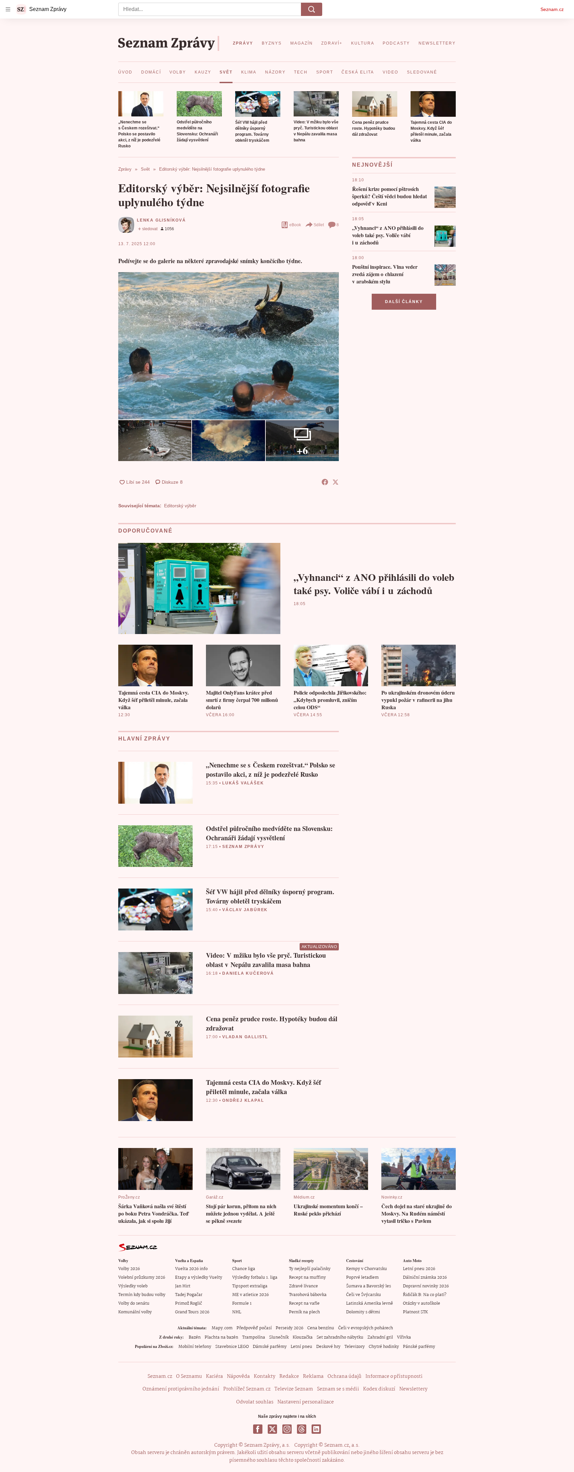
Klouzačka (303, 1337)
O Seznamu (189, 1377)
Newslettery (413, 1389)
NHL (236, 1312)
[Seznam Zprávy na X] (272, 1429)
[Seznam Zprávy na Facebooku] (257, 1429)
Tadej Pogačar (188, 1294)
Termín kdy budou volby (141, 1294)
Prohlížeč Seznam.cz (246, 1389)
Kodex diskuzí (379, 1389)
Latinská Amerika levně (369, 1303)
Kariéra (214, 1377)
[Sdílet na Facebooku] (325, 482)
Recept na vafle (304, 1303)
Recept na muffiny (307, 1277)
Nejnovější (372, 165)
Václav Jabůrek (245, 909)
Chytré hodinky (384, 1346)
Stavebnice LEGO (232, 1346)
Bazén (195, 1337)
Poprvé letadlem (362, 1277)
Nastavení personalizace (305, 1402)
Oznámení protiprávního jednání (181, 1389)
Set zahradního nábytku (340, 1337)
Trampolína (253, 1337)
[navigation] (8, 9)
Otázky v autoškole (421, 1303)
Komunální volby (135, 1312)
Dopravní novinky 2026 (426, 1286)
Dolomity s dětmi (363, 1312)
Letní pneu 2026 (419, 1268)
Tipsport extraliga (249, 1286)
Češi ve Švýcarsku (363, 1294)
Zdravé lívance (303, 1286)
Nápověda (238, 1377)
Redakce (289, 1377)
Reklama (313, 1377)
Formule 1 (241, 1303)
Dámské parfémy (270, 1346)
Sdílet (319, 225)
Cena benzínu (320, 1328)
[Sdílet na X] (335, 482)
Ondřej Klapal (243, 1100)
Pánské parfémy (419, 1346)
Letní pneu (301, 1346)
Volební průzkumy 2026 (141, 1277)
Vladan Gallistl (245, 1037)
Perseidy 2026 (289, 1328)
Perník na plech (304, 1312)
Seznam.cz (552, 9)
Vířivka (404, 1337)
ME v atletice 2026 (250, 1294)
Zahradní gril (380, 1337)
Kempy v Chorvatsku (366, 1268)
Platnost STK (415, 1312)
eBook (295, 225)
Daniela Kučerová (248, 973)
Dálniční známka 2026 (425, 1277)
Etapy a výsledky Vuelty (198, 1277)
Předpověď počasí (254, 1328)
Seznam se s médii (338, 1389)
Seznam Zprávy (243, 846)
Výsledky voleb (132, 1286)
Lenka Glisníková (161, 220)
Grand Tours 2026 (192, 1312)
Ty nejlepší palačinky (310, 1268)
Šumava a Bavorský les (368, 1286)
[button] (140, 103)
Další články (404, 301)
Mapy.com (222, 1328)
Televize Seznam (293, 1389)
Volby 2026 (129, 1268)
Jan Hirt (182, 1286)
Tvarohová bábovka (308, 1294)
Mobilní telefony (194, 1346)
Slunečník (279, 1337)
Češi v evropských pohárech (365, 1328)
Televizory (354, 1346)
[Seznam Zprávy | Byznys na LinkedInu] (316, 1429)
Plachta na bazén (221, 1337)
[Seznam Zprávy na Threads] (301, 1429)
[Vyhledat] (311, 9)
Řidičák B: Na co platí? (424, 1294)
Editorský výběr (180, 505)
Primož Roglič (188, 1303)
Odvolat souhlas (254, 1402)
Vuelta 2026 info (191, 1268)
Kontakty (264, 1377)
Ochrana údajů (344, 1377)
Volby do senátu (133, 1303)
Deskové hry (328, 1346)
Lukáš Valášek (243, 783)
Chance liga (243, 1268)
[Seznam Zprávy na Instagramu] (287, 1429)
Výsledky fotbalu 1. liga (254, 1277)
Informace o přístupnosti (394, 1377)
